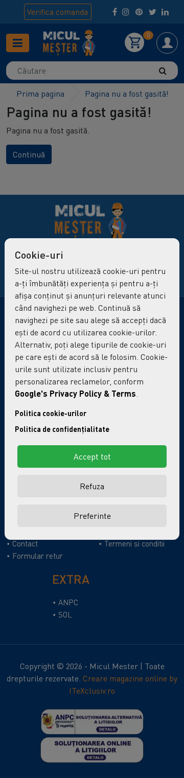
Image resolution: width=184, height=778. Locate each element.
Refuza (92, 486)
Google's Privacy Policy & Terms (75, 393)
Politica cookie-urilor (50, 413)
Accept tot (92, 456)
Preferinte (92, 516)
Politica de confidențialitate (62, 429)
